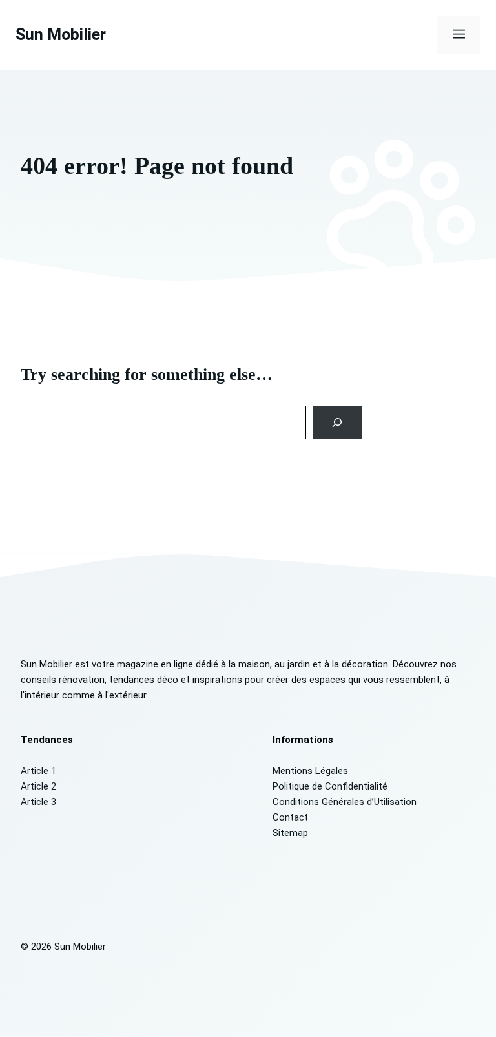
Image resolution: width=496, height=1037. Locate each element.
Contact (290, 817)
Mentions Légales (310, 771)
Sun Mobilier (61, 34)
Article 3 (38, 802)
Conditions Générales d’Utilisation (345, 802)
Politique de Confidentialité (330, 786)
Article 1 (38, 771)
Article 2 (38, 786)
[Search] (337, 422)
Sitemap (290, 833)
